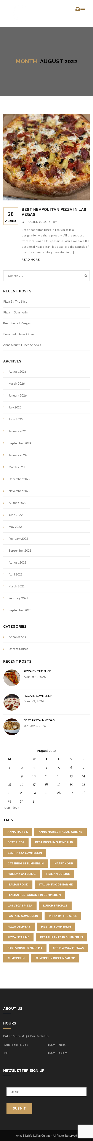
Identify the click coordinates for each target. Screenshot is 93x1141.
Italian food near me (56, 884)
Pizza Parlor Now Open (18, 334)
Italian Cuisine (58, 873)
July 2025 (15, 407)
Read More (31, 259)
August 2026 (17, 371)
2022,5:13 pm (48, 221)
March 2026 (17, 383)
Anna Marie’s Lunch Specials (22, 345)
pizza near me (18, 937)
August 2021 (17, 562)
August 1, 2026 (35, 677)
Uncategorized (19, 649)
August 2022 (17, 503)
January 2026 (18, 395)
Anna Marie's (17, 637)
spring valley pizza (68, 947)
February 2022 (18, 538)
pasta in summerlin (23, 916)
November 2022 (19, 491)
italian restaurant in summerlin (34, 895)
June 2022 (16, 514)
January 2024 (18, 455)
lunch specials (55, 905)
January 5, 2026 (35, 726)
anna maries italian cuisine (60, 831)
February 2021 (18, 598)
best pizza (16, 842)
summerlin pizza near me (55, 958)
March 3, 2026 (34, 701)
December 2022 (19, 479)
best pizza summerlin (25, 852)
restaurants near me (25, 947)
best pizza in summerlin (54, 842)
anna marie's (18, 831)
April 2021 (15, 574)
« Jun (6, 807)
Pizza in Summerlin (15, 312)
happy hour (64, 863)
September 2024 (20, 443)
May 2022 (15, 526)
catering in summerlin (26, 863)
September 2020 (20, 610)
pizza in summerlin (56, 926)
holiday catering (21, 873)
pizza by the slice (63, 916)
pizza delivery (19, 926)
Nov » (15, 807)
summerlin (16, 958)
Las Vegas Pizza (20, 905)
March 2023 (17, 467)
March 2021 (17, 586)
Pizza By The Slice (15, 301)
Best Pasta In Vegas (17, 323)
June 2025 (16, 419)
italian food (18, 884)
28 (10, 217)
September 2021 (20, 550)
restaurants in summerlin (61, 937)
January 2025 (18, 431)
